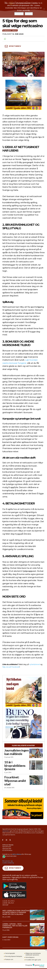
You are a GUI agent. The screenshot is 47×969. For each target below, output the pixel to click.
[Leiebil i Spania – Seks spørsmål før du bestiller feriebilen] (37, 928)
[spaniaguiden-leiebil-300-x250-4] (23, 95)
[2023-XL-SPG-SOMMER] (23, 808)
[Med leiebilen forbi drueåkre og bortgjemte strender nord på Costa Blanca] (37, 915)
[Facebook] (2, 840)
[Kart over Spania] (37, 941)
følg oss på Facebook (10, 667)
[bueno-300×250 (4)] (23, 723)
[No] (44, 9)
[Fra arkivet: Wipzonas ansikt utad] (36, 780)
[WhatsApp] (4, 38)
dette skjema (16, 854)
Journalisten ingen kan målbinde (16, 752)
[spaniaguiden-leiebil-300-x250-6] (23, 692)
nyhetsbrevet (34, 664)
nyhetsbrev (6, 831)
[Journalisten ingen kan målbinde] (36, 753)
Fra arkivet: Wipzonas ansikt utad (15, 780)
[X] (10, 840)
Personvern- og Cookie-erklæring (8, 862)
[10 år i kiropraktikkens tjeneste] (36, 765)
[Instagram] (6, 840)
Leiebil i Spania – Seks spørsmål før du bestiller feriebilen (14, 925)
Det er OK (19, 14)
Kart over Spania (10, 937)
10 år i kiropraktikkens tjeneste (14, 765)
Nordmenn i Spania (10, 30)
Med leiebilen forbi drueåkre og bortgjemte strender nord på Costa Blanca (16, 912)
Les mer (29, 14)
